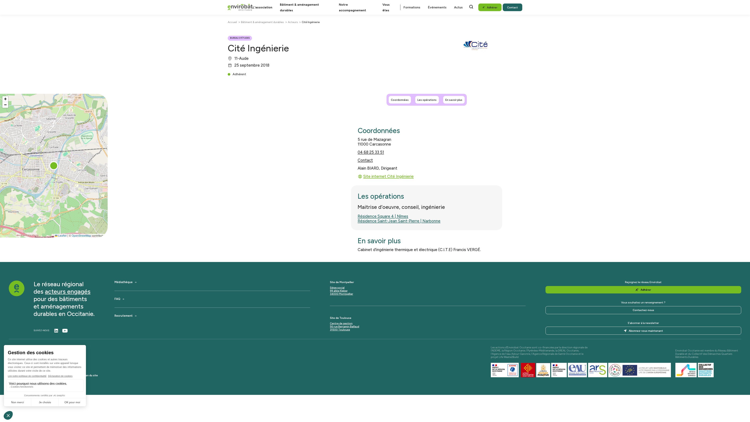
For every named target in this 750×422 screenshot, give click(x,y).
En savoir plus (453, 99)
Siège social (337, 287)
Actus (458, 7)
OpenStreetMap (81, 235)
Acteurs (293, 22)
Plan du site (90, 375)
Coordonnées (400, 99)
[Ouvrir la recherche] (471, 7)
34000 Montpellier (341, 293)
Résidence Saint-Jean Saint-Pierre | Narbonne (399, 221)
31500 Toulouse (340, 329)
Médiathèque (123, 282)
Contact (365, 160)
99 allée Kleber (339, 290)
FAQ (117, 299)
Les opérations (427, 99)
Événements (437, 7)
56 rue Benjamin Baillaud (344, 326)
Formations (412, 7)
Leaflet (62, 235)
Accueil (232, 22)
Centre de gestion (341, 323)
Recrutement (123, 315)
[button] (53, 165)
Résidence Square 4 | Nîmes (383, 216)
